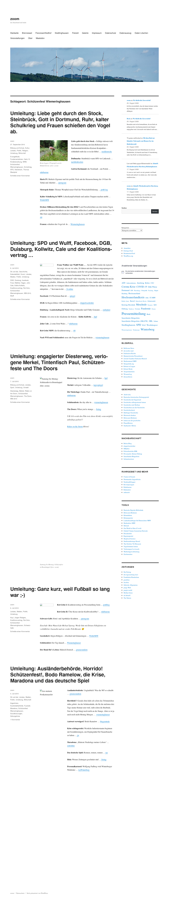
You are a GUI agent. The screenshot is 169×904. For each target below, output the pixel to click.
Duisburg (18, 280)
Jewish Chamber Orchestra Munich (135, 358)
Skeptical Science (129, 539)
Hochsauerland (134, 293)
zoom (14, 18)
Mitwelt (126, 526)
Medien (12, 277)
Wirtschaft (22, 153)
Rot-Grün (26, 288)
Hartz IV (27, 159)
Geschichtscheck (129, 410)
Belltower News (129, 348)
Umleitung (13, 153)
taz (106, 752)
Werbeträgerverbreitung (131, 552)
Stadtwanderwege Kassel (132, 541)
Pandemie (146, 308)
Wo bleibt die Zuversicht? (142, 100)
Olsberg (125, 308)
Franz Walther (15, 283)
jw (78, 735)
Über (30, 38)
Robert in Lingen (129, 366)
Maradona (13, 708)
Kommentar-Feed (129, 253)
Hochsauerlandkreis (133, 297)
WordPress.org (128, 256)
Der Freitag (127, 572)
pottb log (104, 189)
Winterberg (147, 329)
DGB (12, 280)
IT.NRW (153, 297)
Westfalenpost (152, 325)
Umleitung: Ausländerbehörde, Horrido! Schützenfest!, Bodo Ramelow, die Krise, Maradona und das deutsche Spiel (57, 674)
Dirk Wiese (152, 286)
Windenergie (136, 330)
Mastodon (40, 38)
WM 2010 (27, 293)
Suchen (124, 208)
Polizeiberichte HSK (130, 451)
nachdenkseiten (77, 162)
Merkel (21, 391)
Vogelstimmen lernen (131, 546)
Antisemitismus (131, 283)
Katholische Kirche (141, 301)
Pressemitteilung (134, 313)
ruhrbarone (44, 172)
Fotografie (144, 290)
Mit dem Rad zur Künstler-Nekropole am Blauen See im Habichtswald (141, 141)
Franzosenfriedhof (43, 32)
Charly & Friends (129, 477)
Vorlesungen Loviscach (131, 549)
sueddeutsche (106, 151)
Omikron (131, 309)
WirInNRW (44, 200)
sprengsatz (62, 182)
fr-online (69, 289)
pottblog (106, 604)
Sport (12, 387)
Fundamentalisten (16, 159)
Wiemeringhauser (74, 642)
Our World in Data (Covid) (132, 528)
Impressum (97, 32)
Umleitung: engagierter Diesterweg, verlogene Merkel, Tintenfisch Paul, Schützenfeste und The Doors (59, 362)
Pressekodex (128, 533)
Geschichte (23, 271)
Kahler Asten (125, 301)
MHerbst (126, 448)
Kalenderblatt (15, 274)
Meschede (141, 304)
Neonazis (150, 305)
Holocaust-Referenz (130, 418)
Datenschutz (110, 32)
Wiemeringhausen (78, 224)
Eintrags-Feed (128, 251)
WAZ (144, 325)
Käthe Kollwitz (19, 285)
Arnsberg (140, 282)
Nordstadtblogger (129, 482)
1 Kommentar (15, 719)
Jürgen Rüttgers (20, 617)
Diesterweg (14, 391)
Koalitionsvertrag (16, 288)
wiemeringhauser (103, 714)
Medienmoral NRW (130, 361)
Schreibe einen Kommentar (20, 175)
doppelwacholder (87, 302)
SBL (151, 321)
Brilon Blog (128, 443)
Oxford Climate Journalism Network (136, 531)
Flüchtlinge (137, 290)
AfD (123, 282)
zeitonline (71, 745)
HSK (147, 298)
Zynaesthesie (128, 377)
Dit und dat (14, 271)
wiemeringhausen (102, 337)
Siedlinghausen (62, 32)
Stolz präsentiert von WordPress (37, 893)
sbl (41, 217)
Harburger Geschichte (131, 413)
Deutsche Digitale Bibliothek (133, 510)
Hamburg (124, 293)
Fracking (150, 290)
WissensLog (128, 374)
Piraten (154, 309)
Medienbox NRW (129, 523)
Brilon (147, 283)
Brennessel (27, 32)
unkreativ (127, 492)
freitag (98, 409)
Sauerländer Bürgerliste (131, 318)
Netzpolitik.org (129, 364)
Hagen (23, 283)
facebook (25, 280)
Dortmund (126, 290)
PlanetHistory (128, 423)
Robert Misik (128, 369)
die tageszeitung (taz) (131, 574)
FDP (132, 290)
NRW (24, 162)
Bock (128, 118)
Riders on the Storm (75, 426)
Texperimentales (129, 371)
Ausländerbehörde (16, 706)
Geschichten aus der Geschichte (134, 407)
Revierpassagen (129, 484)
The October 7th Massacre (132, 544)
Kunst (23, 274)
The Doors (27, 396)
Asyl (11, 617)
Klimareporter (128, 518)
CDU (152, 283)
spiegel (72, 296)
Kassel (132, 301)
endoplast (106, 309)
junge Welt (127, 587)
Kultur (27, 148)
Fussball (27, 706)
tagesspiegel (98, 385)
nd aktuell (127, 595)
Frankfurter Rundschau (131, 577)
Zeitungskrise (15, 716)
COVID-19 (141, 286)
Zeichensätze (128, 554)
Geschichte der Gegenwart (132, 400)
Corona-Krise (128, 286)
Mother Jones (128, 593)
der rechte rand (128, 351)
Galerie (85, 32)
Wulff (12, 296)
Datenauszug (125, 32)
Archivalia (127, 394)
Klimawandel (151, 301)
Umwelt (26, 387)
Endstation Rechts (130, 353)
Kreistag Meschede (128, 305)
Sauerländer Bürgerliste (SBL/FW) (135, 321)
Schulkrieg (28, 167)
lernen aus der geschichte (132, 420)
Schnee (156, 321)
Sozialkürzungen (16, 713)
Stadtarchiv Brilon (130, 426)
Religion (25, 150)
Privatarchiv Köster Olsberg (133, 454)
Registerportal (128, 536)
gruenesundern (81, 649)
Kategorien (125, 228)
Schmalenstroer (129, 459)
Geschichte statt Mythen (132, 405)
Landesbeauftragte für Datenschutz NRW (137, 520)
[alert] (140, 272)
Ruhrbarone (128, 487)
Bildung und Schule (17, 148)
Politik (19, 150)
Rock (148, 314)
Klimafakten (128, 515)
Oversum (137, 309)
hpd (95, 316)
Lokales (13, 150)
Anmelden (127, 248)
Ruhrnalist (127, 490)
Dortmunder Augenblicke (132, 479)
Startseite (14, 32)
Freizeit (75, 32)
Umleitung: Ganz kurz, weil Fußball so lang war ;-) (60, 591)
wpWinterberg (83, 770)
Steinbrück (18, 169)
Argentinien (14, 703)
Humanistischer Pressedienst (133, 356)
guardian (127, 580)
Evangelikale (14, 156)
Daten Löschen (141, 32)
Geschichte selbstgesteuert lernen (135, 402)
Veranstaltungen (17, 38)
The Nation (127, 598)
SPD (12, 169)
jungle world (128, 590)
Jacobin (126, 582)
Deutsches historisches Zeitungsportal (136, 397)
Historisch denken (130, 415)
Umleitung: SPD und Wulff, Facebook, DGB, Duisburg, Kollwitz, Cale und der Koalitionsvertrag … (61, 248)
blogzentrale (105, 721)
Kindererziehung (16, 162)
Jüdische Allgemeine (131, 585)
